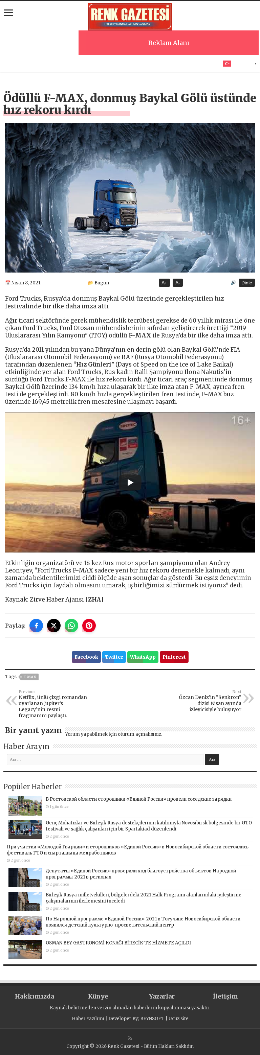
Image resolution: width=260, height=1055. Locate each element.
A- (177, 282)
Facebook (86, 657)
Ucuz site (179, 1019)
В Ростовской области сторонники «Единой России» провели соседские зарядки (139, 799)
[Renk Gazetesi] (130, 15)
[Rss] (130, 1038)
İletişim (225, 996)
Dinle (246, 282)
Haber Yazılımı (88, 1019)
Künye (98, 996)
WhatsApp (143, 657)
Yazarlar (162, 996)
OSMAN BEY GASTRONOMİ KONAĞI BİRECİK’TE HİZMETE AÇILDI (118, 943)
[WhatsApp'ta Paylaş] (71, 625)
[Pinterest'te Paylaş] (89, 625)
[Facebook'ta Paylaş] (36, 625)
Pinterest (174, 657)
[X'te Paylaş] (54, 625)
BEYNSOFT (152, 1019)
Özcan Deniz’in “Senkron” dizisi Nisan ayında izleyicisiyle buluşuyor (210, 700)
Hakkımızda (34, 996)
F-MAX (29, 677)
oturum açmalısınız (139, 734)
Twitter (114, 657)
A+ (164, 282)
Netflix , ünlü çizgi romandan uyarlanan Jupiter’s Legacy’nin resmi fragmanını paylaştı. (53, 704)
